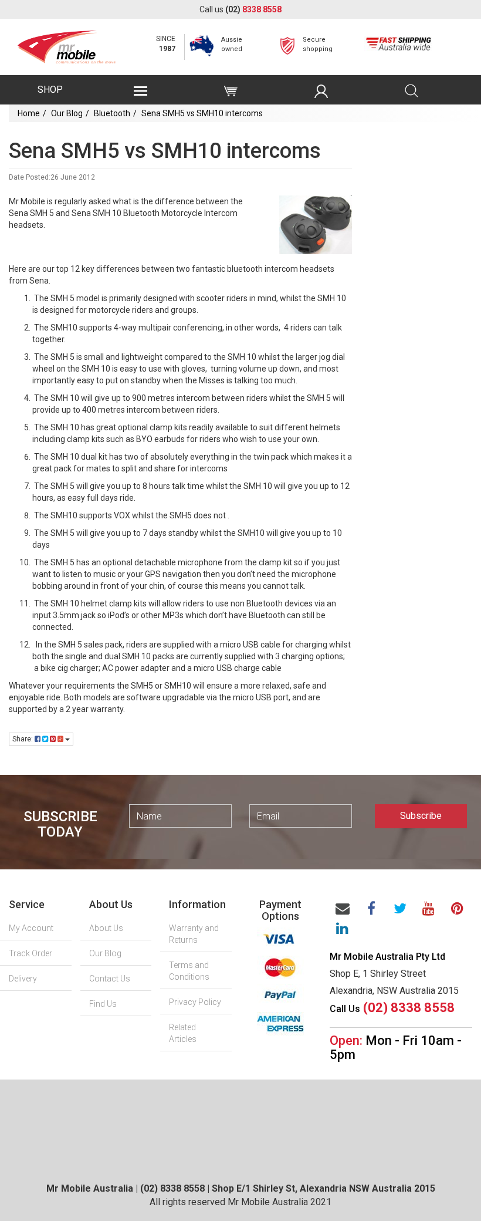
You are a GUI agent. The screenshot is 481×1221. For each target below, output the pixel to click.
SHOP (50, 89)
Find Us (103, 1003)
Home (29, 113)
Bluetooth (112, 113)
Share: (23, 739)
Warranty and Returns (194, 934)
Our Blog (67, 113)
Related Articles (183, 1033)
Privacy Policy (195, 1002)
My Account (31, 928)
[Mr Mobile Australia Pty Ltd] (67, 43)
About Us (106, 928)
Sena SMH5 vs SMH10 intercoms (202, 113)
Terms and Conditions (189, 970)
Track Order (30, 953)
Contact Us (109, 978)
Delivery (23, 978)
